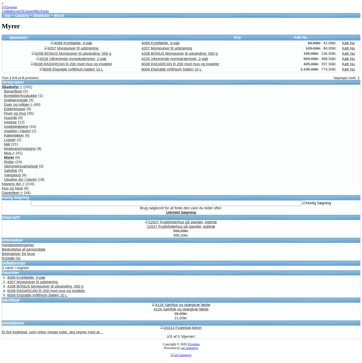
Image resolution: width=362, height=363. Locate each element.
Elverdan (194, 344)
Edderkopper (15, 109)
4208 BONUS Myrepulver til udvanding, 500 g (179, 53)
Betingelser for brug (18, 254)
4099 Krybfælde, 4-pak (160, 43)
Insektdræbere (16, 126)
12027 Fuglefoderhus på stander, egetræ (181, 226)
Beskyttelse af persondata (23, 249)
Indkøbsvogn (13, 263)
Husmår (10, 118)
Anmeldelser (13, 323)
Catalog (22, 15)
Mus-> (9, 153)
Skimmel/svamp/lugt (21, 166)
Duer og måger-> (18, 104)
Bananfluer (13, 91)
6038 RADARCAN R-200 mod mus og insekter (180, 64)
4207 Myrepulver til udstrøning (166, 48)
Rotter (9, 162)
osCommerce (189, 348)
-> (12, 87)
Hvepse (10, 122)
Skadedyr (41, 15)
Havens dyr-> (13, 184)
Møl (7, 144)
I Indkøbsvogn (11, 11)
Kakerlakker (14, 135)
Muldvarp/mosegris (20, 149)
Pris (237, 37)
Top (7, 15)
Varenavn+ (18, 37)
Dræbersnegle (16, 100)
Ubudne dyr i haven (20, 179)
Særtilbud (10, 300)
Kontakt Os (11, 258)
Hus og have (12, 188)
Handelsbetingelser (18, 245)
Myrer (59, 15)
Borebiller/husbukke (20, 96)
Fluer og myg (15, 113)
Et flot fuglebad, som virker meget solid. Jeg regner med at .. (52, 332)
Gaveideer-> (12, 193)
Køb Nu (348, 43)
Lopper (10, 140)
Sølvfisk (10, 171)
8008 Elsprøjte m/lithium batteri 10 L (171, 69)
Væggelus (12, 175)
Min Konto (41, 11)
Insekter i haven (17, 131)
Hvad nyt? (11, 217)
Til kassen (27, 11)
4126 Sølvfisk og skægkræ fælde (181, 309)
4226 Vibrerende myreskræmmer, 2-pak (174, 59)
